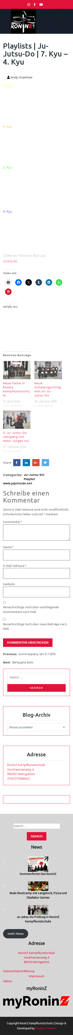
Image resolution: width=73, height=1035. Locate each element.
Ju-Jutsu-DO (34, 475)
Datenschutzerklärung (18, 971)
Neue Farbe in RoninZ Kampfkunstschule (16, 389)
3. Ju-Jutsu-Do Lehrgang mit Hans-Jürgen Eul (16, 437)
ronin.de (10, 261)
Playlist (29, 479)
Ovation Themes (45, 1028)
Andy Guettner (21, 77)
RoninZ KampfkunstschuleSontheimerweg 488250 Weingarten (26, 769)
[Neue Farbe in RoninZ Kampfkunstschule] (16, 370)
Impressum (36, 976)
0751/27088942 (18, 778)
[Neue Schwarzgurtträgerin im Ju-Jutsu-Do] (48, 370)
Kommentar (12, 522)
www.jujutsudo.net (17, 483)
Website (9, 584)
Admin (7, 981)
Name (8, 547)
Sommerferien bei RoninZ (38, 874)
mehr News (16, 933)
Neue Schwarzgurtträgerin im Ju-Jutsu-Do (47, 389)
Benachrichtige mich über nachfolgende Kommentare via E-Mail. (31, 609)
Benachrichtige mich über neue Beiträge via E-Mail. (35, 626)
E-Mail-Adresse (14, 565)
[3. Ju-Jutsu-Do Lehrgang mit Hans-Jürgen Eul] (16, 420)
